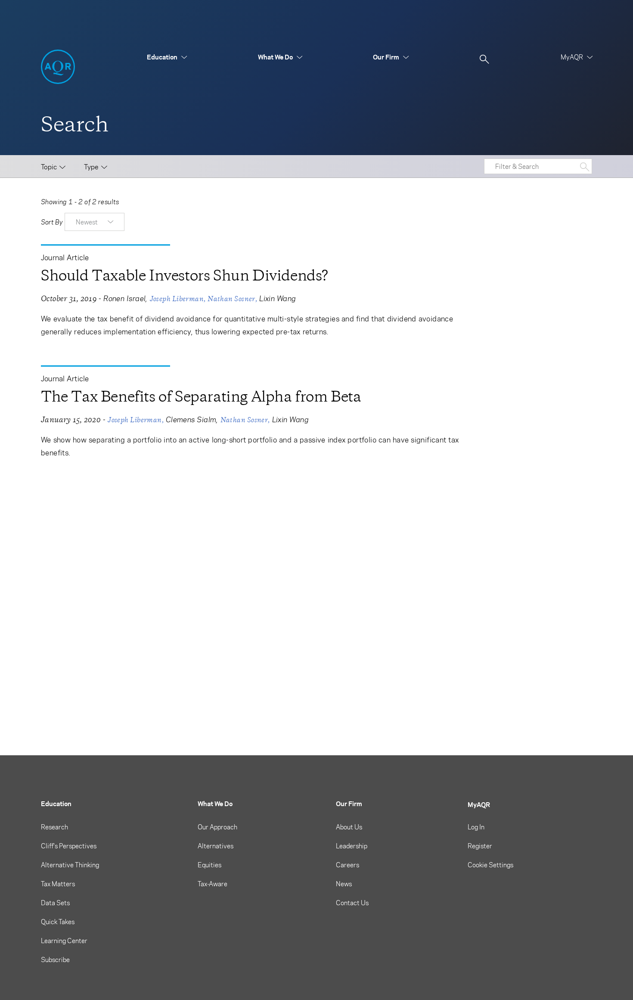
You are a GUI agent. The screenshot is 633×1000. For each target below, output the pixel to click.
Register (480, 845)
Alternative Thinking (70, 864)
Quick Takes (57, 921)
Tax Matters (58, 883)
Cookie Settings (490, 864)
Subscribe (55, 959)
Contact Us (352, 902)
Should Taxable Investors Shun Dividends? (184, 275)
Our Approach (217, 826)
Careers (347, 864)
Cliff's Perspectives (68, 845)
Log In (476, 826)
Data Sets (55, 902)
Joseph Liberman (177, 299)
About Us (349, 826)
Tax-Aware (212, 883)
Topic (49, 166)
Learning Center (64, 940)
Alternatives (215, 845)
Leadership (351, 845)
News (344, 883)
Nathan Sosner (231, 299)
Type (91, 166)
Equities (209, 864)
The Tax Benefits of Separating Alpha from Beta (201, 396)
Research (54, 826)
